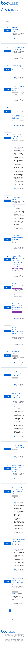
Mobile (19, 202)
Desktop (14, 498)
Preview (14, 379)
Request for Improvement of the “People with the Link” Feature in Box (18, 331)
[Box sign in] (12, 619)
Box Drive (15, 94)
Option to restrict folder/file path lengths (17, 136)
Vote (7, 30)
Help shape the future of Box (18, 93)
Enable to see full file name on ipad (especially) (17, 238)
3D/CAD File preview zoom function (16, 373)
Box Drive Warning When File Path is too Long (18, 88)
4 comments (22, 449)
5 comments (22, 92)
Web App (20, 34)
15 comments (15, 586)
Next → (17, 610)
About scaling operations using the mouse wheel (17, 68)
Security (19, 338)
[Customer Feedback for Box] (9, 3)
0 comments (14, 33)
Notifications (20, 402)
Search (19, 52)
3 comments (22, 495)
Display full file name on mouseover (16, 29)
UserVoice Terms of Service (12, 635)
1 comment (14, 71)
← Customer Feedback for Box (7, 12)
